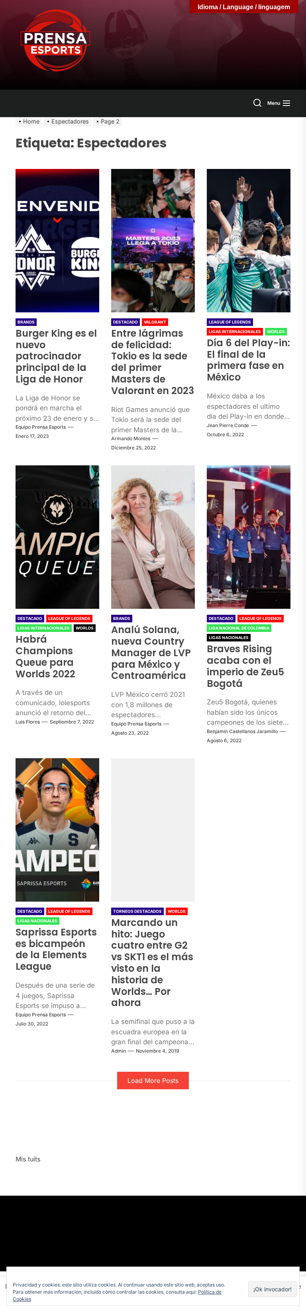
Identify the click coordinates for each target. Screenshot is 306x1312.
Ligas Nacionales (229, 637)
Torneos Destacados (137, 911)
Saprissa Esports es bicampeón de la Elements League (56, 949)
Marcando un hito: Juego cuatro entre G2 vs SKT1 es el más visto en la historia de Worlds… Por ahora (152, 963)
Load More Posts (153, 1081)
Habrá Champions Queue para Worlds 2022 (45, 656)
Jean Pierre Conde (228, 425)
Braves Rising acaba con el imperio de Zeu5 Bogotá (245, 666)
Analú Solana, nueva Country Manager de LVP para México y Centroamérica (151, 652)
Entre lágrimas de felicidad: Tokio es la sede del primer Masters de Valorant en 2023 (152, 362)
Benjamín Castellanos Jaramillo (242, 731)
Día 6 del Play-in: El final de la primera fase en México (248, 360)
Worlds (276, 331)
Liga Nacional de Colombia (239, 628)
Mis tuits (28, 1159)
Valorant (155, 322)
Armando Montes (130, 438)
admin (118, 1051)
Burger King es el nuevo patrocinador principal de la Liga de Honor (56, 356)
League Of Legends (230, 322)
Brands (26, 322)
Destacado (125, 322)
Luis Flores (28, 722)
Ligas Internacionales (235, 331)
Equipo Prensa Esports (41, 427)
